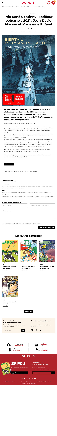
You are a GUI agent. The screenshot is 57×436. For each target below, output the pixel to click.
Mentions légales (16, 381)
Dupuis (28, 3)
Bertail (22, 32)
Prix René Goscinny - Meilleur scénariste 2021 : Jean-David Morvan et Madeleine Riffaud (28, 6)
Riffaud (35, 32)
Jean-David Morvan (28, 32)
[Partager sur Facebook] (26, 28)
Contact (22, 381)
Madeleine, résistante (15, 32)
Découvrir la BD (9, 164)
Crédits (40, 381)
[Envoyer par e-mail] (31, 28)
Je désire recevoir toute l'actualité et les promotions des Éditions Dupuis (21, 223)
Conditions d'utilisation (48, 381)
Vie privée (24, 383)
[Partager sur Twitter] (28, 28)
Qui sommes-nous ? (33, 381)
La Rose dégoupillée (42, 32)
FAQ (27, 381)
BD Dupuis (4, 6)
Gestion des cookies (31, 383)
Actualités (9, 6)
